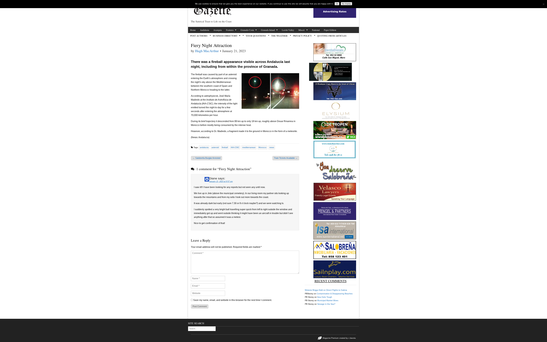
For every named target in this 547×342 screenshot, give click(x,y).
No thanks (346, 4)
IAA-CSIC (235, 147)
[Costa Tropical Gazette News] (212, 9)
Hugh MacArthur (207, 51)
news (271, 147)
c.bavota (352, 338)
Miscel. (301, 29)
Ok (337, 4)
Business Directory (225, 35)
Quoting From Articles (331, 35)
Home (193, 29)
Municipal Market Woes (327, 300)
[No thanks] (543, 4)
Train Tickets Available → (285, 158)
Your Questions (256, 35)
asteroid (215, 147)
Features (230, 29)
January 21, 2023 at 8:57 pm (221, 181)
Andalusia (204, 29)
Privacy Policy (302, 35)
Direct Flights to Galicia (336, 290)
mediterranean (249, 147)
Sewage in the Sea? (326, 304)
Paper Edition (330, 29)
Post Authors (198, 35)
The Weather (279, 35)
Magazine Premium (331, 338)
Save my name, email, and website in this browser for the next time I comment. (232, 300)
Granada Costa (247, 29)
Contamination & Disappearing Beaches (335, 293)
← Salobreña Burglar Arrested (206, 158)
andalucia (204, 147)
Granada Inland (268, 29)
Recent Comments (331, 281)
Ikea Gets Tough (324, 297)
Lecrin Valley (288, 29)
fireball (225, 147)
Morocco (262, 147)
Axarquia (217, 29)
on (315, 290)
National (316, 29)
